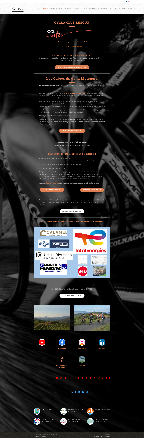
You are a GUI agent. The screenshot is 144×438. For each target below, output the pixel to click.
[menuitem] (46, 9)
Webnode (43, 436)
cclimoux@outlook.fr (52, 183)
